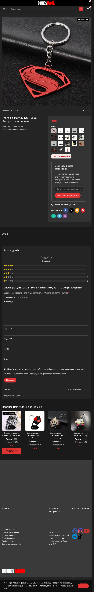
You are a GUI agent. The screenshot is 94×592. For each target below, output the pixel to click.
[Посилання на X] (71, 210)
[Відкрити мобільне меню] (4, 9)
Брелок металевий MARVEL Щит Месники (58, 435)
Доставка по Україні (10, 529)
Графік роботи (8, 541)
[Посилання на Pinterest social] (83, 210)
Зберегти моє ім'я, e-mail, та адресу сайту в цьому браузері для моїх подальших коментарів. (45, 369)
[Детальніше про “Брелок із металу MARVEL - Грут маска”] (10, 427)
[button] (33, 427)
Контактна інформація (11, 544)
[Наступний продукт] (89, 110)
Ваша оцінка (10, 297)
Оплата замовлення (10, 532)
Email (7, 359)
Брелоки (14, 111)
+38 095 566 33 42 (56, 538)
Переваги (8, 329)
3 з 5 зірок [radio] (23, 297)
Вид (53, 127)
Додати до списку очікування (67, 195)
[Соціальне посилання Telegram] (59, 216)
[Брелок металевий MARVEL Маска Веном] (34, 421)
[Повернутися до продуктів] (86, 110)
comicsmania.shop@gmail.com (61, 535)
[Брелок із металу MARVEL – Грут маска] (11, 421)
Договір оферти (8, 535)
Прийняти (83, 586)
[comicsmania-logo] (13, 570)
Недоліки (8, 339)
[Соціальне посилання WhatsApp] (53, 216)
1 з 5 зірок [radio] (19, 297)
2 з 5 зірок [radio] (21, 297)
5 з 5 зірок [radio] (27, 297)
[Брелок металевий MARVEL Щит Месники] (58, 421)
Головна (5, 111)
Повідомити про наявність (11, 451)
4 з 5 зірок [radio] (25, 297)
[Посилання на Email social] (77, 210)
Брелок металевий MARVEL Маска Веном (35, 435)
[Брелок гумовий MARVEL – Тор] (81, 421)
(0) (16, 442)
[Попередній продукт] (83, 110)
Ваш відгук (9, 302)
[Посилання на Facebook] (65, 210)
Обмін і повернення (10, 538)
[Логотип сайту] (46, 3)
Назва (7, 349)
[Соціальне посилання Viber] (65, 216)
